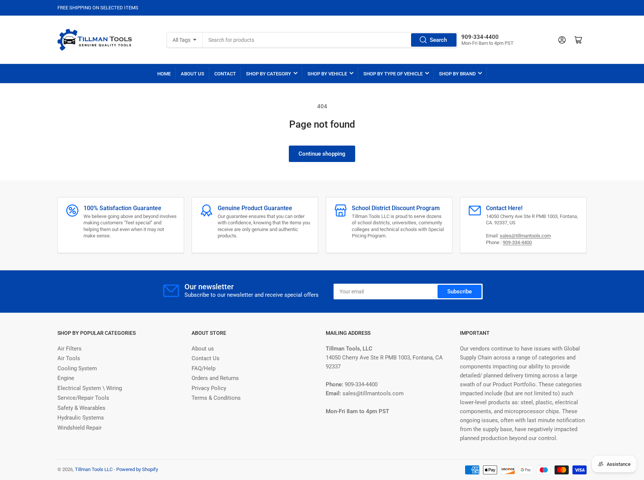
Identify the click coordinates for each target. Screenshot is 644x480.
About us (203, 348)
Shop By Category (268, 74)
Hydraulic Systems (80, 417)
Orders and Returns (215, 378)
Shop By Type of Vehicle (393, 74)
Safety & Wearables (81, 408)
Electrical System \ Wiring (89, 388)
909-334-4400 (517, 242)
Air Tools (68, 358)
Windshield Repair (79, 427)
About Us (192, 74)
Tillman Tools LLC (94, 469)
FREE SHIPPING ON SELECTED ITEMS (97, 7)
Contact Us (206, 358)
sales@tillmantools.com (525, 236)
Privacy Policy (209, 388)
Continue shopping (322, 153)
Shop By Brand (457, 74)
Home (164, 74)
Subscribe (459, 291)
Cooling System (77, 368)
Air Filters (69, 348)
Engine (65, 378)
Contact (225, 74)
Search (438, 40)
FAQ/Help (203, 368)
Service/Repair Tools (83, 398)
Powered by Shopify (137, 469)
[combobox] (330, 40)
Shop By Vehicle (327, 74)
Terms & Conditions (216, 398)
